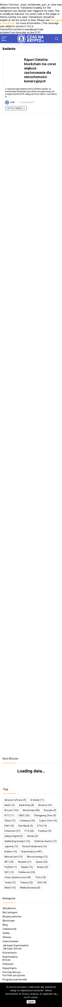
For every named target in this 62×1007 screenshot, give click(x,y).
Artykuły (37, 800)
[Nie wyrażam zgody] (57, 995)
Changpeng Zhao (45, 815)
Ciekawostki (9, 928)
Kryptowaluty (10, 956)
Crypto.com (48, 820)
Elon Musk (25, 825)
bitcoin (11, 810)
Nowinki (25, 861)
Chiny (10, 820)
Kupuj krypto (10, 968)
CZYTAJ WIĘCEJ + (16, 108)
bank (9, 805)
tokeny (26, 882)
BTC (9, 815)
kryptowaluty (31, 851)
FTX (29, 831)
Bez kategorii (10, 912)
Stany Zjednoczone (17, 877)
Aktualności (9, 908)
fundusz (44, 831)
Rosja (42, 867)
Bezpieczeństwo (12, 916)
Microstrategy (37, 856)
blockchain (31, 810)
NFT (9, 861)
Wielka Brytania (30, 887)
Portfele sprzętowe (14, 975)
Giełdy (6, 933)
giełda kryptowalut (17, 841)
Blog (5, 924)
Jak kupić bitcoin (12, 948)
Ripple (27, 867)
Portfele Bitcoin (12, 972)
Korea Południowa (34, 846)
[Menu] (4, 38)
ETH (42, 825)
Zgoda (31, 1001)
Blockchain (9, 920)
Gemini (32, 836)
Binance (45, 805)
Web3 (10, 887)
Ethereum (12, 831)
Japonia (11, 846)
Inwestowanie (10, 941)
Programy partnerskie (15, 979)
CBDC (24, 815)
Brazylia (50, 810)
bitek (12, 102)
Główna (7, 937)
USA (42, 882)
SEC (9, 872)
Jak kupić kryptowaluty (15, 945)
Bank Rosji (26, 805)
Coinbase (27, 820)
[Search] (57, 38)
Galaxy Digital (13, 836)
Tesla (10, 882)
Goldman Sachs (45, 841)
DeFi (9, 825)
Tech (40, 877)
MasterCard (13, 856)
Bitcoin (7, 959)
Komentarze (10, 952)
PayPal (10, 867)
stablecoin (26, 872)
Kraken (10, 851)
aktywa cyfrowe (15, 800)
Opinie (42, 861)
